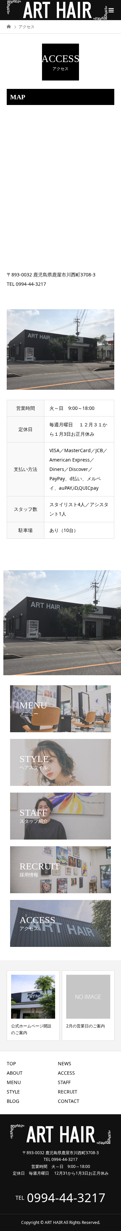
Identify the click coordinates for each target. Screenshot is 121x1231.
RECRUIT (67, 1091)
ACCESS (66, 1073)
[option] (33, 1005)
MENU (14, 1082)
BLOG (13, 1101)
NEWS (64, 1063)
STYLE (13, 1091)
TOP (11, 1063)
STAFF (64, 1082)
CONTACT (68, 1101)
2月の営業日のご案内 (85, 1026)
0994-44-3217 (66, 1198)
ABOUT (15, 1073)
